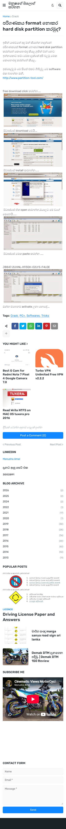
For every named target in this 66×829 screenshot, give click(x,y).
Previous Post (13, 444)
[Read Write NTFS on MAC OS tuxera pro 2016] (17, 398)
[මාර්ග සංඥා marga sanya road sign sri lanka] (15, 635)
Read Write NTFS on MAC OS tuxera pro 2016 (17, 414)
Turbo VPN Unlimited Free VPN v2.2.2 (49, 374)
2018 (33, 529)
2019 (33, 523)
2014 (33, 552)
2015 (33, 546)
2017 (33, 535)
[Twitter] (22, 326)
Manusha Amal (11, 459)
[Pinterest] (46, 326)
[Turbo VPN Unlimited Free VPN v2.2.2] (49, 358)
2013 (33, 557)
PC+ (22, 315)
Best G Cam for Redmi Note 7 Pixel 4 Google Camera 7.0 (16, 376)
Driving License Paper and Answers (29, 617)
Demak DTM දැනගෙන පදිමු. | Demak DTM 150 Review (47, 657)
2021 (33, 512)
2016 (33, 540)
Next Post (55, 444)
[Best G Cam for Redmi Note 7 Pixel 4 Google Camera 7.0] (17, 358)
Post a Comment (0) (33, 435)
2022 (33, 507)
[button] (4, 5)
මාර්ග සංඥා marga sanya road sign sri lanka (46, 635)
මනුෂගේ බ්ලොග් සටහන (21, 5)
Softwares (33, 315)
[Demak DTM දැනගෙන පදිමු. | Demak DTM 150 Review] (15, 656)
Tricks (45, 315)
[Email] (54, 326)
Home (6, 16)
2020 (33, 518)
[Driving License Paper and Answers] (33, 588)
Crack (15, 16)
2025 (33, 496)
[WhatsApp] (30, 326)
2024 (33, 501)
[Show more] (6, 333)
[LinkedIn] (38, 326)
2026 (33, 490)
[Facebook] (15, 326)
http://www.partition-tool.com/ (23, 78)
